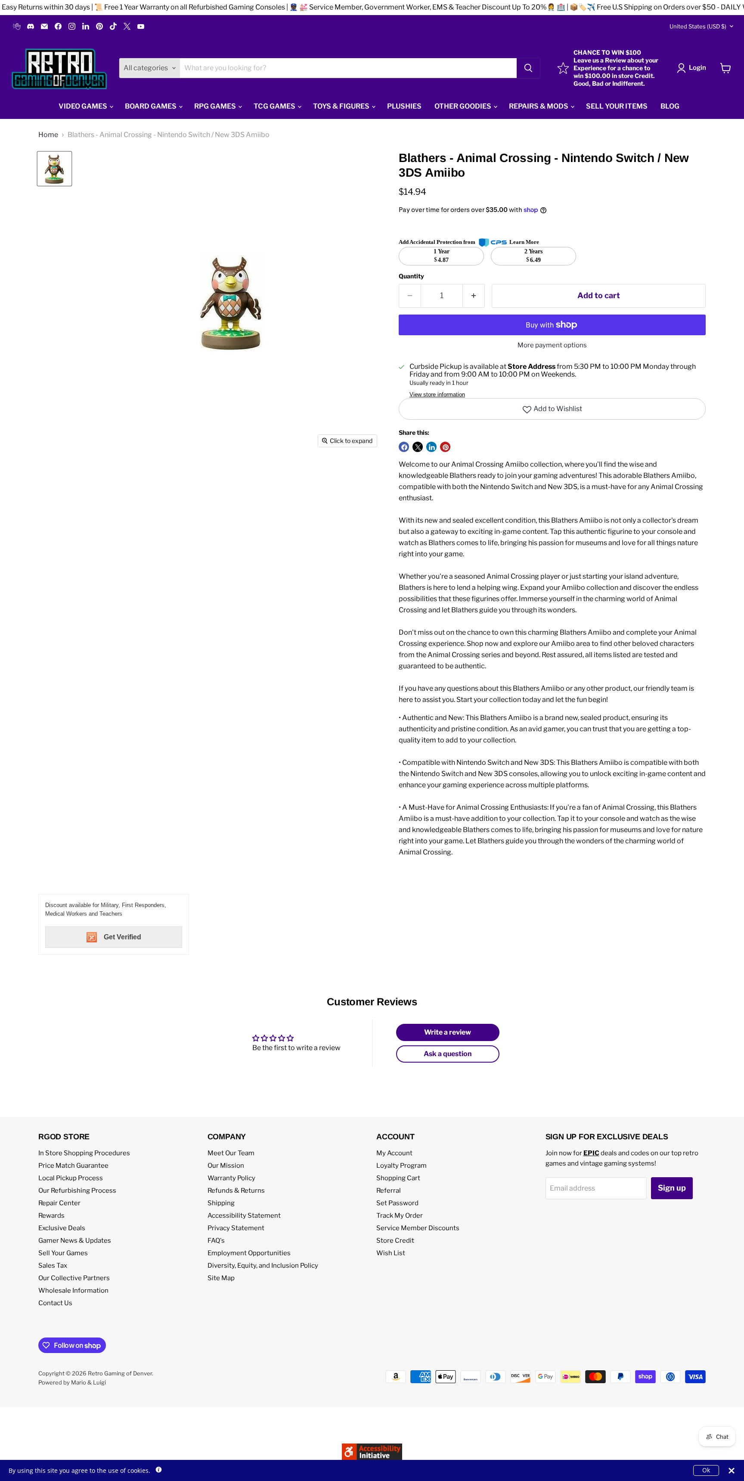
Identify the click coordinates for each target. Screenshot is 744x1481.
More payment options (552, 345)
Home (48, 135)
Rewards (51, 1215)
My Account (394, 1153)
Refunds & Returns (236, 1190)
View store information (437, 395)
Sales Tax (52, 1265)
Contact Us (55, 1303)
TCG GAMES (275, 106)
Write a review (447, 1032)
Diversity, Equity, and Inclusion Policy (263, 1265)
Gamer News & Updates (74, 1240)
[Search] (528, 68)
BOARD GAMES (151, 106)
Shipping (221, 1203)
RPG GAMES (215, 106)
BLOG (669, 106)
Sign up (672, 1187)
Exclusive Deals (61, 1228)
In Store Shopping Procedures (84, 1153)
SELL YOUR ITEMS (617, 106)
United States (698, 26)
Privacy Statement (236, 1228)
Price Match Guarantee (73, 1165)
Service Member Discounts (417, 1228)
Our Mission (226, 1165)
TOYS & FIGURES (342, 106)
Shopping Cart (398, 1178)
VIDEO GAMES (83, 106)
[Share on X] (417, 447)
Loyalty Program (401, 1165)
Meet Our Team (231, 1153)
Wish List (390, 1253)
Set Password (397, 1203)
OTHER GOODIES (463, 106)
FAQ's (216, 1240)
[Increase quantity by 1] (474, 296)
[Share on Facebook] (404, 447)
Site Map (221, 1278)
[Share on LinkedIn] (431, 447)
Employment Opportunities (249, 1253)
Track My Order (399, 1215)
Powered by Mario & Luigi (72, 1382)
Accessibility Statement (244, 1215)
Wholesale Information (73, 1290)
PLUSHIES (404, 106)
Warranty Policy (231, 1178)
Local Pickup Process (70, 1178)
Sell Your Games (63, 1253)
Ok (706, 1470)
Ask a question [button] (448, 1054)
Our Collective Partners (74, 1278)
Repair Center (59, 1203)
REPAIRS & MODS (539, 106)
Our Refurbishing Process (77, 1190)
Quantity (411, 276)
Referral (388, 1190)
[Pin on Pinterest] (445, 447)
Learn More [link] (524, 242)
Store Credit (395, 1240)
